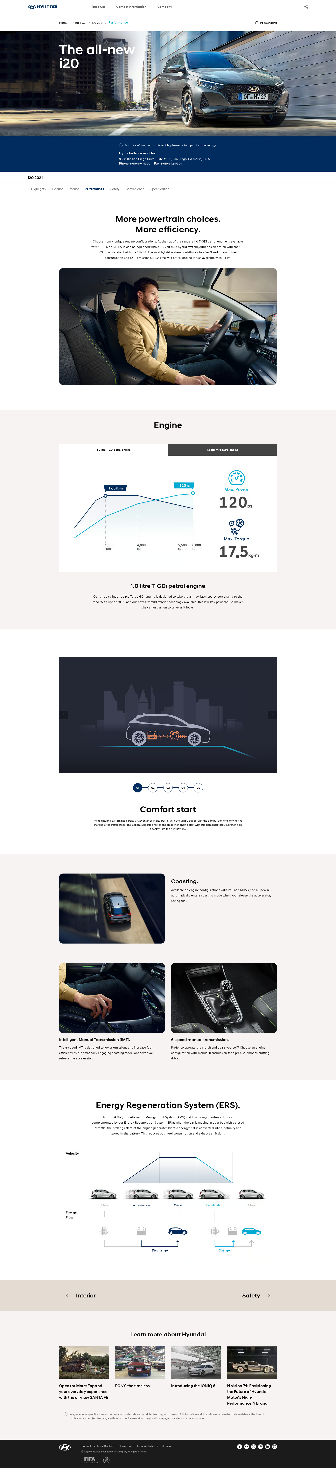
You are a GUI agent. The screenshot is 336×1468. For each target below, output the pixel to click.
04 (183, 787)
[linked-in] (267, 1446)
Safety (114, 189)
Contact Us (88, 1446)
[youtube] (246, 1446)
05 (198, 787)
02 (153, 787)
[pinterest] (260, 1446)
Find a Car (98, 7)
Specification (159, 189)
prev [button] (63, 715)
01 (137, 787)
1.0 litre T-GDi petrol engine (113, 449)
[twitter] (253, 1446)
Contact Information (131, 7)
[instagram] (274, 1446)
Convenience (135, 189)
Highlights (38, 189)
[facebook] (239, 1446)
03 (168, 787)
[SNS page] (306, 7)
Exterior (57, 189)
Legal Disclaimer (106, 1446)
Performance (94, 189)
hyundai (42, 7)
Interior (74, 189)
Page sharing (268, 22)
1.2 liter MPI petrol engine (222, 449)
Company (165, 7)
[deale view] (214, 146)
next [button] (272, 715)
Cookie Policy (127, 1446)
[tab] (113, 450)
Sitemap (166, 1446)
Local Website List (147, 1446)
